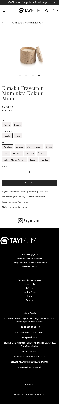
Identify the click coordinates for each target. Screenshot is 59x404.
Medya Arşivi (30, 292)
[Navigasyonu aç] (4, 11)
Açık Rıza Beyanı (29, 266)
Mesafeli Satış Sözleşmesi (29, 258)
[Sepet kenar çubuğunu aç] (55, 11)
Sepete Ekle (29, 182)
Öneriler (29, 300)
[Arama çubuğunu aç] (47, 11)
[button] (29, 50)
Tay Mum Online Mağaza (29, 280)
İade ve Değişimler (30, 254)
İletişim (29, 288)
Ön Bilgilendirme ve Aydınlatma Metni (29, 262)
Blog (29, 296)
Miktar (4, 167)
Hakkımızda (29, 284)
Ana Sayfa (6, 22)
